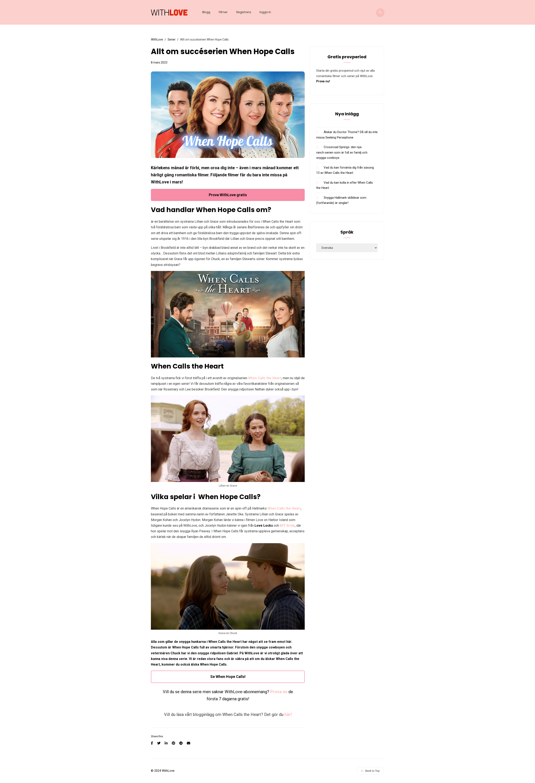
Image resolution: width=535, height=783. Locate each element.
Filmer (223, 12)
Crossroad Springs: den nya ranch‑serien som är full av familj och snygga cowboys (341, 152)
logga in (265, 12)
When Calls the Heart (264, 378)
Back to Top (372, 770)
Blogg (206, 12)
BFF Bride (287, 526)
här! (288, 714)
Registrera (243, 12)
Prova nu (278, 691)
